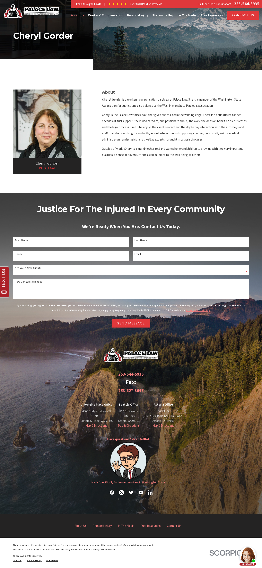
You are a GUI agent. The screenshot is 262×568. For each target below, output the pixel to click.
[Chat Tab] (131, 284)
